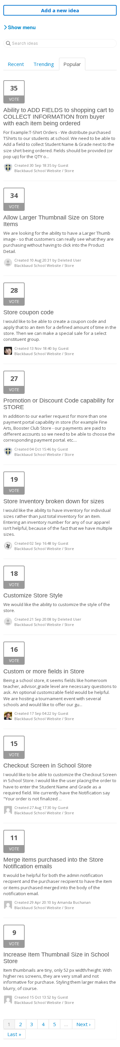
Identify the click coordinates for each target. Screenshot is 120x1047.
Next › (83, 1024)
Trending (43, 64)
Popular (72, 64)
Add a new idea (60, 10)
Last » (14, 1034)
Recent (16, 64)
